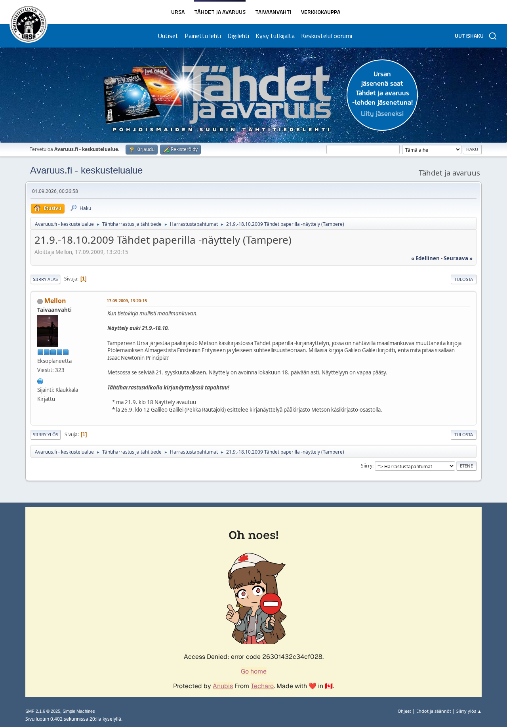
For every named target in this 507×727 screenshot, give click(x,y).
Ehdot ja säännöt (433, 711)
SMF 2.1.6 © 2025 (42, 711)
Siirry (366, 465)
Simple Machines (79, 711)
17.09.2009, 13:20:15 (127, 300)
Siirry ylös (45, 434)
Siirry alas (45, 279)
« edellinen (425, 258)
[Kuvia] (40, 380)
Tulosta (463, 279)
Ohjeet (404, 711)
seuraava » (458, 258)
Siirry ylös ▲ (469, 711)
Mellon (55, 300)
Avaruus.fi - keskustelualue (86, 170)
